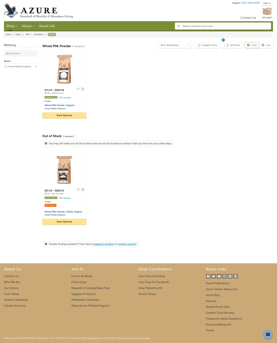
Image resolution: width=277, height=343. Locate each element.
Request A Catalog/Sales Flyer (90, 288)
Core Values (11, 294)
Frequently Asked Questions (224, 318)
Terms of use (128, 338)
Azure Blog (213, 295)
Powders (38, 34)
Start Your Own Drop (151, 276)
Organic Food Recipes (220, 312)
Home (210, 330)
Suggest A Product (83, 294)
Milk (27, 34)
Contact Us (248, 18)
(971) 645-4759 (112, 338)
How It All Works (81, 276)
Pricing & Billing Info (218, 324)
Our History (11, 288)
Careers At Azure (15, 305)
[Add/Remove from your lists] (82, 89)
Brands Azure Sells (217, 307)
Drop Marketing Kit (150, 288)
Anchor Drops (147, 294)
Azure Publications (218, 283)
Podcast (211, 301)
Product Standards (16, 299)
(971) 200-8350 (250, 2)
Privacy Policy (143, 338)
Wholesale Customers (85, 299)
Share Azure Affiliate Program (90, 305)
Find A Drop (78, 282)
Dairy (18, 34)
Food (8, 34)
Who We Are (12, 282)
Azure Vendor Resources (221, 289)
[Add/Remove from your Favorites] (78, 89)
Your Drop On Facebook (153, 282)
